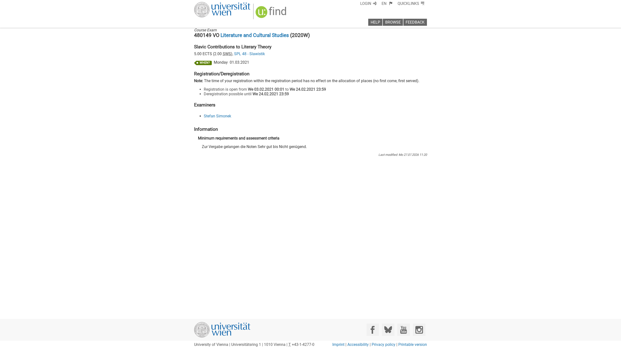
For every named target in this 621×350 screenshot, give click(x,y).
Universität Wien (211, 4)
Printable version (412, 344)
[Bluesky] (388, 330)
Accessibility (358, 344)
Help (375, 22)
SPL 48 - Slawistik (249, 54)
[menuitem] (387, 3)
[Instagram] (419, 330)
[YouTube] (403, 330)
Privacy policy (383, 344)
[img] (271, 13)
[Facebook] (373, 330)
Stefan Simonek (217, 116)
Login (365, 3)
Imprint (338, 344)
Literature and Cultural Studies (255, 35)
